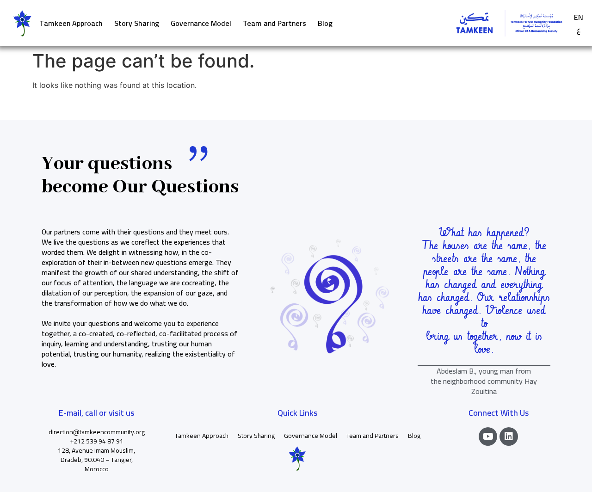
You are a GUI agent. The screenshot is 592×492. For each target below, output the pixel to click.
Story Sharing (136, 23)
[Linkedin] (509, 436)
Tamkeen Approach (71, 23)
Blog (325, 23)
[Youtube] (488, 436)
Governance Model (201, 23)
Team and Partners (274, 23)
